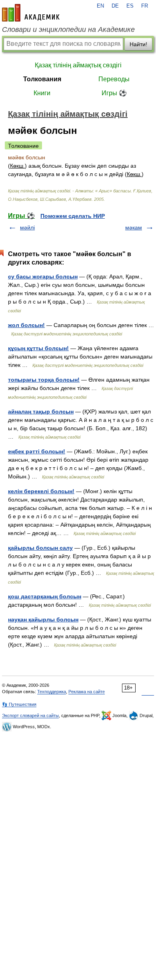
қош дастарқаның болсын (44, 596)
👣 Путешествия (19, 704)
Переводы (114, 79)
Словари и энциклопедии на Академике (68, 29)
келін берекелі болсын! (41, 491)
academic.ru (31, 13)
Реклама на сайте (86, 691)
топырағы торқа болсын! (44, 379)
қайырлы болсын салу (40, 548)
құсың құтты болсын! (38, 348)
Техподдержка (51, 691)
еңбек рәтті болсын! (36, 451)
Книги (42, 93)
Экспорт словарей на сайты (30, 715)
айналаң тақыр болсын (41, 411)
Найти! (138, 44)
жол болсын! (26, 325)
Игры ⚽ (114, 93)
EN (100, 6)
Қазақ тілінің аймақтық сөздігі (78, 65)
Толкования (42, 79)
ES (130, 6)
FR (144, 6)
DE (115, 6)
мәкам (133, 227)
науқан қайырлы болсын (43, 619)
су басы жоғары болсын (43, 276)
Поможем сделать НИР (72, 216)
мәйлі (27, 227)
